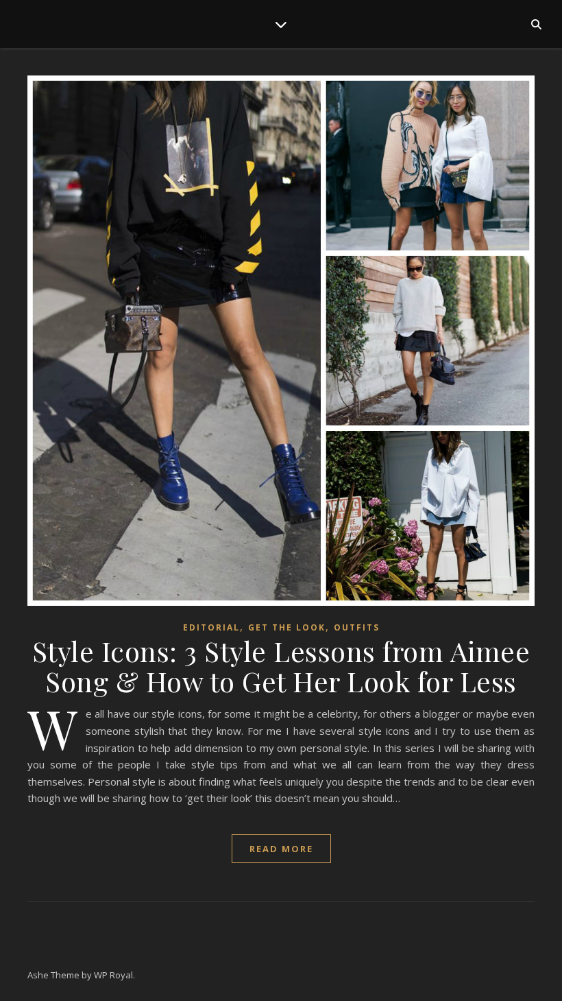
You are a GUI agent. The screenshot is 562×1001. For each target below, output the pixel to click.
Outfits (357, 627)
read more (281, 849)
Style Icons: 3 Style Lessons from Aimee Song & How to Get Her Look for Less (281, 666)
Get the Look (287, 627)
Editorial (211, 627)
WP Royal (113, 975)
